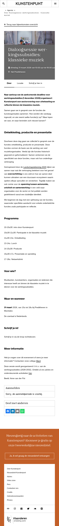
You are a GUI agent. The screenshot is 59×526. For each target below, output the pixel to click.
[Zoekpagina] (3, 3)
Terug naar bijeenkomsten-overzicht (22, 25)
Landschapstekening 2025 (34, 167)
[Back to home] (29, 3)
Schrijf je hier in (35, 83)
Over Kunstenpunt (13, 469)
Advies (9, 477)
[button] (8, 411)
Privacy (9, 500)
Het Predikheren (18, 72)
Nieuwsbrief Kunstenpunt (16, 473)
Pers (8, 484)
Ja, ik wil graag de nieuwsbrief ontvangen (29, 456)
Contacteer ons (12, 488)
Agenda (10, 10)
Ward (38, 361)
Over (9, 83)
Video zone (11, 480)
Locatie (20, 83)
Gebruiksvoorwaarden (15, 496)
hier (30, 373)
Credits (9, 492)
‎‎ (5, 10)
